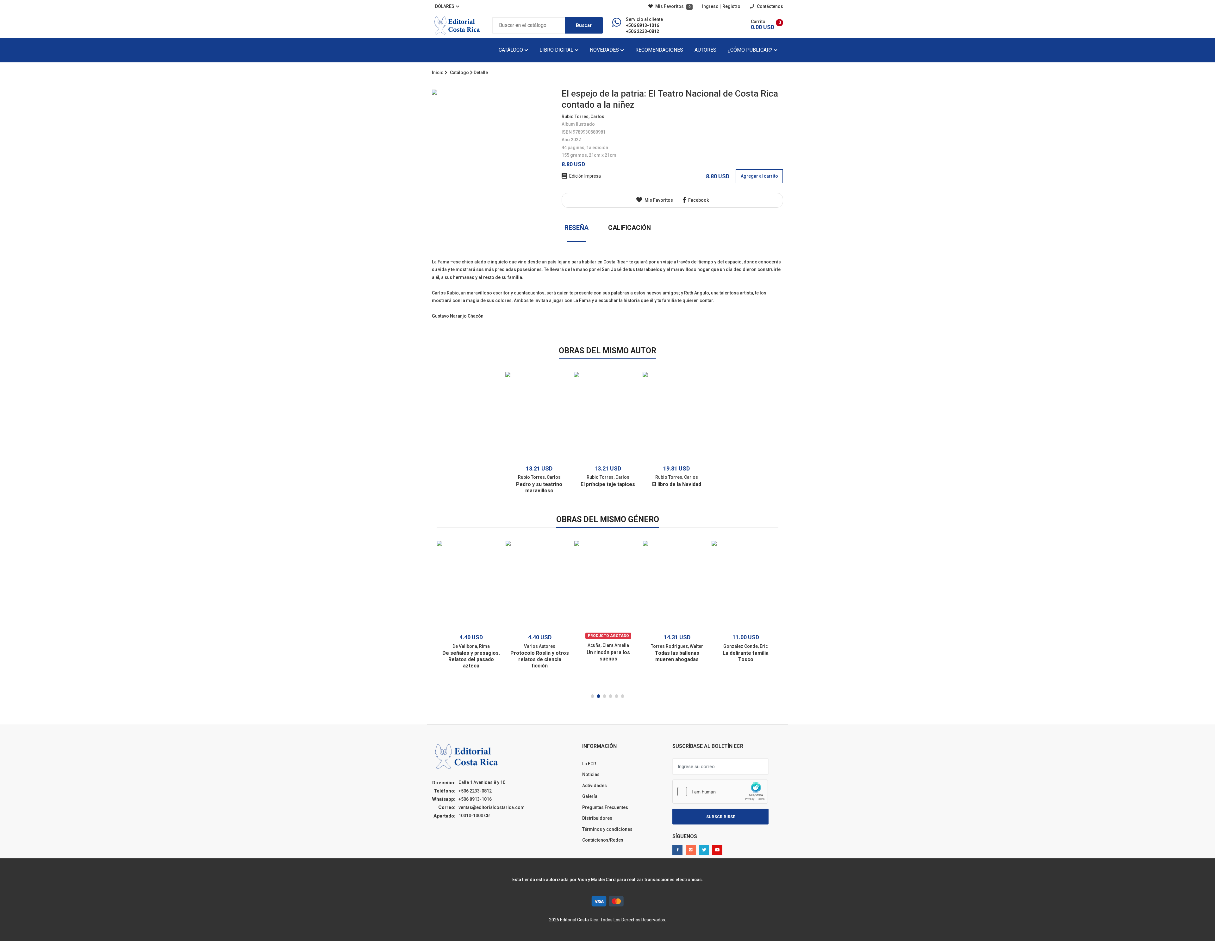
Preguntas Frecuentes (605, 807)
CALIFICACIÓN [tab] (629, 227)
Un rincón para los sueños (608, 655)
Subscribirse (720, 816)
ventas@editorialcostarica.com (491, 807)
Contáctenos (769, 6)
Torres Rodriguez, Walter (677, 646)
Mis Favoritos (672, 6)
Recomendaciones (659, 50)
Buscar (584, 25)
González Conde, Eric (745, 646)
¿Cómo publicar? (751, 50)
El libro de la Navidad (676, 484)
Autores (705, 50)
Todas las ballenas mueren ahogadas (677, 656)
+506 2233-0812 (642, 31)
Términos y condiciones (607, 829)
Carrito (758, 21)
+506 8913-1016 (642, 25)
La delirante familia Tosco (746, 656)
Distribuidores (597, 818)
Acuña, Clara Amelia (608, 645)
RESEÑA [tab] (576, 227)
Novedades (605, 50)
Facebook (698, 200)
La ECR (589, 763)
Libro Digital (557, 50)
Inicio (438, 72)
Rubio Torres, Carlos (583, 116)
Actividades (594, 785)
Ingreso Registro (721, 6)
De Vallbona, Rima (471, 646)
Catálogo (511, 50)
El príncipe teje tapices (608, 484)
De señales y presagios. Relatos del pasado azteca (471, 659)
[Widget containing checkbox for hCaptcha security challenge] (720, 792)
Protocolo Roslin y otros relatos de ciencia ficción (539, 659)
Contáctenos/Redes (602, 840)
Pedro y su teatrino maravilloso (539, 487)
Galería (589, 796)
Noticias (591, 774)
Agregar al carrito (759, 176)
